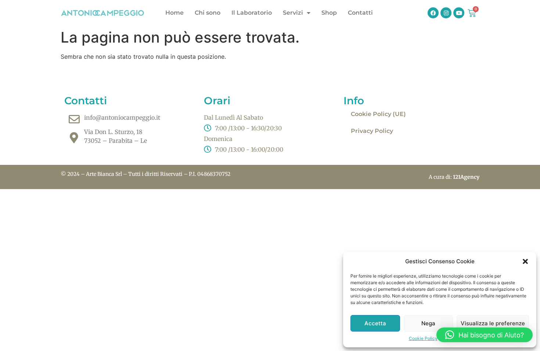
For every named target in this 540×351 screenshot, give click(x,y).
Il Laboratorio (251, 12)
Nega (428, 323)
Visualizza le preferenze (493, 323)
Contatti (360, 12)
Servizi (293, 12)
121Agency (466, 177)
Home (174, 12)
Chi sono (207, 12)
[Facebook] (433, 12)
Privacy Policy (372, 130)
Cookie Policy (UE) (378, 114)
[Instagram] (445, 12)
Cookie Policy (423, 338)
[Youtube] (458, 12)
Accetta (375, 323)
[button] (525, 261)
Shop (329, 12)
